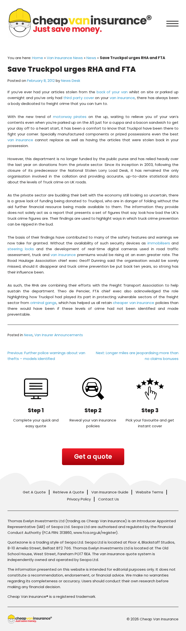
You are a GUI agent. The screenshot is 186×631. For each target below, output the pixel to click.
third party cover (78, 97)
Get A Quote (34, 492)
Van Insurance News (65, 57)
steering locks (21, 248)
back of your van (112, 91)
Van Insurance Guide (109, 492)
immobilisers (158, 243)
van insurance (122, 97)
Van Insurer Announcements (58, 335)
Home (37, 57)
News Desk (70, 80)
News (91, 57)
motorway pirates (69, 116)
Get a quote (93, 456)
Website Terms (149, 492)
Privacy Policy (79, 499)
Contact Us (108, 499)
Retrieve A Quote (68, 492)
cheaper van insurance (133, 302)
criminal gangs (43, 302)
